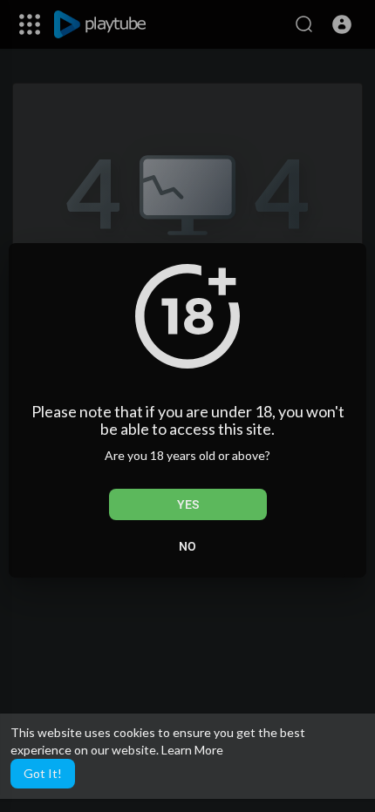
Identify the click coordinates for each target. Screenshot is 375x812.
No (187, 546)
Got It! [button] (43, 773)
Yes (188, 504)
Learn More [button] (192, 749)
